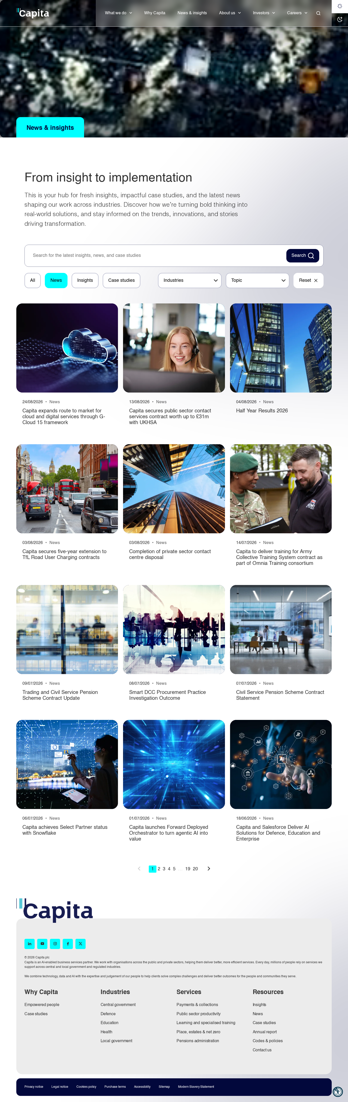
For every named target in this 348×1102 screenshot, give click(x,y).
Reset (305, 280)
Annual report (265, 1032)
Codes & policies (268, 1041)
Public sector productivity (199, 1014)
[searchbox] (157, 256)
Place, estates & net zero (198, 1032)
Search (298, 255)
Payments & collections (197, 1005)
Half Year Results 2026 (262, 411)
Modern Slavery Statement (196, 1087)
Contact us (262, 1050)
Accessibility (142, 1087)
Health (106, 1032)
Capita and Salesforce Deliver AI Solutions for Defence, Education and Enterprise (278, 833)
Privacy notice (33, 1087)
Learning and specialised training (206, 1023)
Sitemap (164, 1087)
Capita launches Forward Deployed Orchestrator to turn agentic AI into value (168, 833)
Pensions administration (198, 1041)
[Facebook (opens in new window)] (68, 944)
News (56, 280)
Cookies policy (86, 1087)
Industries (173, 280)
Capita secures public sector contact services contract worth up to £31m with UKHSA (170, 417)
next (209, 868)
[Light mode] (340, 6)
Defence (108, 1014)
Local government (116, 1041)
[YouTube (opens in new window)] (42, 944)
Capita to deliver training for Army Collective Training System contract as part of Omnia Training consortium (279, 557)
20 (195, 869)
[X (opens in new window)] (80, 944)
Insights (85, 280)
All (32, 280)
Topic (236, 280)
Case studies (121, 280)
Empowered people (41, 1005)
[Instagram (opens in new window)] (55, 944)
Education (110, 1023)
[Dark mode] (340, 19)
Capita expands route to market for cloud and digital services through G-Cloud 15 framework (63, 417)
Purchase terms (115, 1087)
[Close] (318, 13)
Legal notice (59, 1087)
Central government (118, 1005)
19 (187, 869)
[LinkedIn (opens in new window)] (30, 944)
